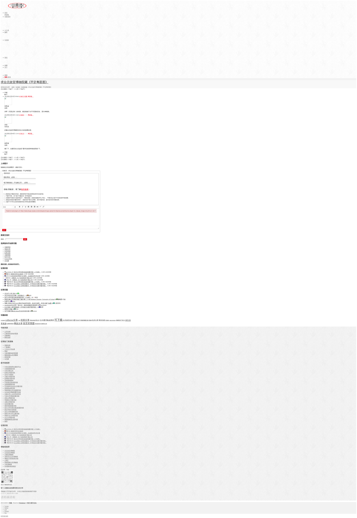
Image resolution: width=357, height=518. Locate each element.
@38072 (21, 96)
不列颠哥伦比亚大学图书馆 (13, 386)
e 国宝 (6, 460)
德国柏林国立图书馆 (11, 419)
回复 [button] (25, 96)
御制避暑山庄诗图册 (11, 355)
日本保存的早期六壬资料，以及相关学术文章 (25, 276)
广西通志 (7, 347)
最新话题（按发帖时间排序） (10, 264)
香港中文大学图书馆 (11, 415)
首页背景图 (29, 323)
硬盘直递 (7, 337)
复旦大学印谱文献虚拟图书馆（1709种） (27, 272)
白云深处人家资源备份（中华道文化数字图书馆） (30, 284)
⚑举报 (31, 96)
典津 (5, 421)
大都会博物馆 (8, 454)
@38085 (21, 115)
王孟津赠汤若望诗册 (11, 353)
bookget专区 (8, 259)
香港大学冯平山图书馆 (11, 413)
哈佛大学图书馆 (9, 372)
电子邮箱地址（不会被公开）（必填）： (17, 182)
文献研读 (7, 247)
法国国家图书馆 (9, 384)
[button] (8, 206)
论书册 (6, 359)
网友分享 (18, 323)
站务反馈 (7, 253)
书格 (10, 503)
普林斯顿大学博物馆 (11, 462)
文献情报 (7, 255)
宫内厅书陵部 (8, 374)
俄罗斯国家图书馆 (10, 406)
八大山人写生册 (9, 349)
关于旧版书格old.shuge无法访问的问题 (16, 311)
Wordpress (22, 503)
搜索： (3, 239)
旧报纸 (107, 320)
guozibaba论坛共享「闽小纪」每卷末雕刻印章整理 (20, 305)
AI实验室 (3, 320)
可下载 (58, 319)
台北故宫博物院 (9, 452)
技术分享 (95, 320)
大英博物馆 (8, 464)
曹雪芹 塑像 (8, 309)
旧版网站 (7, 335)
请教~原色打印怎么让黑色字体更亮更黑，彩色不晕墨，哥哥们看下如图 (27, 303)
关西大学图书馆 (9, 402)
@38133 (21, 133)
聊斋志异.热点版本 (17, 274)
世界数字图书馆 (9, 378)
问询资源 (24, 87)
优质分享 (25, 320)
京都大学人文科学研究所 (12, 394)
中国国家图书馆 (9, 369)
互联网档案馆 (8, 380)
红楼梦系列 (10, 323)
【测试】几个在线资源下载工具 (21, 278)
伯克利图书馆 (8, 404)
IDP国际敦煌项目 (10, 466)
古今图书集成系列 (47, 320)
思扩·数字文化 (32, 503)
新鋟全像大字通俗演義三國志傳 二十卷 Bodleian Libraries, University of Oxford (29, 299)
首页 (13, 87)
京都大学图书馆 (9, 376)
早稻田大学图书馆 (10, 400)
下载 (19, 320)
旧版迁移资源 (112, 320)
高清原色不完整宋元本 (41, 323)
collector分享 (11, 320)
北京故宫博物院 (9, 451)
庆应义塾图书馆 (9, 398)
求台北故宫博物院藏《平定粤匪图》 (24, 82)
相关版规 (24, 189)
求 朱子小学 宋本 (10, 293)
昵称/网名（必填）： (10, 177)
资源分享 (7, 249)
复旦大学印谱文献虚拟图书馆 (14, 408)
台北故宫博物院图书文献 (12, 392)
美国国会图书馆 (9, 388)
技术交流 (7, 257)
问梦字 (6, 301)
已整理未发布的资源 (11, 333)
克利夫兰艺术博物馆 (11, 456)
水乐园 (6, 261)
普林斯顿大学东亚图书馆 (12, 390)
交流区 (18, 87)
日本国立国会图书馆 (11, 382)
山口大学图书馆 (9, 417)
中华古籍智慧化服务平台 (12, 367)
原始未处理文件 (35, 320)
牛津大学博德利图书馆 (11, 396)
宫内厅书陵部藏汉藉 (82, 320)
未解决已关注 (120, 320)
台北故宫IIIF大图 (69, 320)
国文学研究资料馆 (10, 409)
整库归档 (102, 320)
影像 (90, 320)
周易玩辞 (7, 345)
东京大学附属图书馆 (11, 411)
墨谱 (5, 351)
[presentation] (8, 207)
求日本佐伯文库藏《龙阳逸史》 (14, 295)
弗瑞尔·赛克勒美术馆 (11, 458)
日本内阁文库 (8, 370)
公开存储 (7, 331)
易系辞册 (7, 357)
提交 (4, 230)
